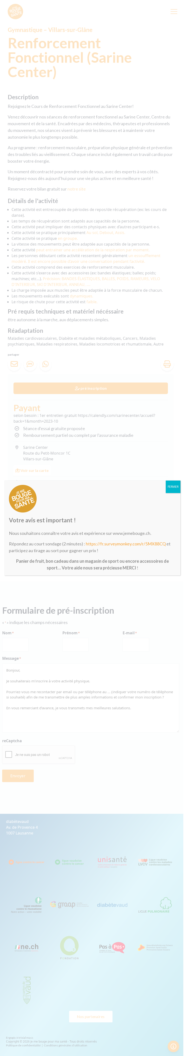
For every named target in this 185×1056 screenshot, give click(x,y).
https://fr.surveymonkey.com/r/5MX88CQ (126, 543)
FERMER (173, 487)
